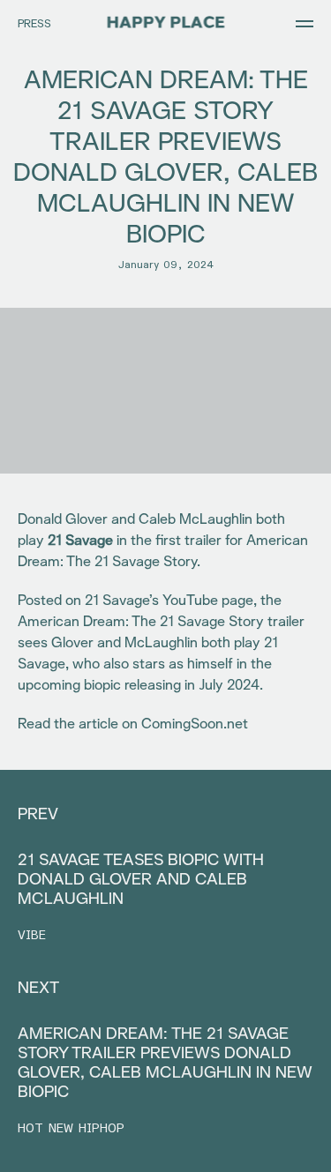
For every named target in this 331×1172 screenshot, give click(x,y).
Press (34, 24)
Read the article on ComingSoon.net (133, 724)
